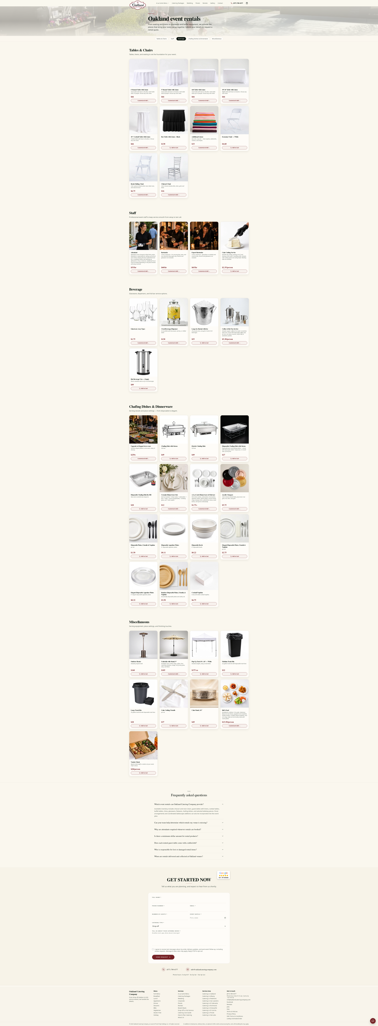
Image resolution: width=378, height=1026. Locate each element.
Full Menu (157, 994)
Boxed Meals (182, 1008)
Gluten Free (157, 1013)
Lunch (156, 998)
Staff (172, 39)
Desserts (156, 1006)
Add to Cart (174, 148)
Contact (220, 3)
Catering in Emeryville (209, 1008)
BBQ (155, 1008)
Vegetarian (157, 1010)
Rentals (205, 3)
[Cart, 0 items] (247, 3)
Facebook (230, 1002)
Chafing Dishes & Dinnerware (198, 39)
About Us (181, 1017)
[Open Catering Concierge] (373, 1021)
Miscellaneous (216, 39)
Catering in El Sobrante (210, 1003)
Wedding (190, 3)
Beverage (181, 39)
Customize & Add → (143, 100)
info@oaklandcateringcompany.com (238, 1000)
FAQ (228, 1009)
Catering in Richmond (209, 1006)
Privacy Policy (231, 1014)
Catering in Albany (208, 996)
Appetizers (157, 1001)
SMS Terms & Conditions (235, 1016)
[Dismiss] (374, 1013)
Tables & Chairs (162, 39)
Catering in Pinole (208, 1013)
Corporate (181, 1001)
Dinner (156, 1003)
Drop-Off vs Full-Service (186, 1010)
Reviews (229, 1004)
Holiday (156, 1015)
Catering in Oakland (209, 994)
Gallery (212, 3)
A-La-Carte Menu (161, 3)
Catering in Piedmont (209, 998)
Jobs (228, 1007)
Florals (198, 3)
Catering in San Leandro (210, 1001)
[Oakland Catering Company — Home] (137, 5)
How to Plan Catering (185, 1015)
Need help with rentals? (364, 1014)
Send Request (162, 957)
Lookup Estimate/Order (234, 1019)
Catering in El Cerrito (209, 1010)
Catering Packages (178, 3)
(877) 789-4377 (231, 994)
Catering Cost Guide (184, 1013)
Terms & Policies (232, 1011)
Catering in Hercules (209, 1015)
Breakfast (157, 996)
